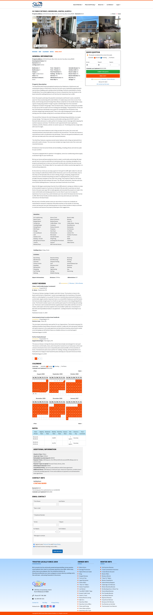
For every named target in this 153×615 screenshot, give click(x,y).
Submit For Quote (103, 71)
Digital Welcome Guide (85, 571)
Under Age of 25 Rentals (108, 584)
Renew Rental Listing (85, 597)
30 (33, 393)
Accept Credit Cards (84, 593)
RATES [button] (52, 51)
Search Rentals (77, 4)
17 (59, 386)
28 (45, 391)
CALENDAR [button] (46, 51)
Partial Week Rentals (107, 591)
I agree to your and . (48, 544)
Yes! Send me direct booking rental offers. (46, 546)
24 (59, 388)
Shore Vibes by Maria (84, 608)
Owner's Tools (83, 595)
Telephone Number (39, 515)
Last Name (62, 501)
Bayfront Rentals (106, 597)
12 (64, 383)
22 (55, 388)
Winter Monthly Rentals (108, 587)
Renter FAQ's (105, 574)
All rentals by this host (103, 84)
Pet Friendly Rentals (107, 593)
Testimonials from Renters (109, 606)
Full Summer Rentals (107, 567)
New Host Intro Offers (85, 604)
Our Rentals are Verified (108, 604)
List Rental (110, 4)
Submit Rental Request (108, 582)
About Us (100, 4)
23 (57, 388)
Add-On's (81, 600)
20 (50, 388)
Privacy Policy (56, 544)
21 (52, 388)
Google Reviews (83, 576)
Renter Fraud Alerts (107, 580)
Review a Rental (106, 576)
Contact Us (35, 602)
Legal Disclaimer (83, 580)
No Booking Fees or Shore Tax (110, 589)
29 (47, 391)
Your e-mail (36, 508)
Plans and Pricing (90, 4)
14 (52, 386)
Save (119, 14)
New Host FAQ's (83, 602)
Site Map (44, 602)
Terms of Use (46, 544)
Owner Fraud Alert (84, 587)
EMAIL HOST (103, 76)
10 (59, 383)
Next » (80, 371)
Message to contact (39, 535)
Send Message (57, 551)
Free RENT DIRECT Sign (85, 591)
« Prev (35, 371)
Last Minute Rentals (107, 595)
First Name (36, 501)
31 (35, 393)
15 (55, 386)
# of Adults (36, 528)
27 (42, 391)
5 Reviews (71, 283)
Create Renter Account (108, 571)
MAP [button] (40, 51)
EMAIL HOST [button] (58, 51)
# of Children (62, 528)
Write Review (79, 283)
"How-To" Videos (83, 584)
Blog (80, 574)
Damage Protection (84, 569)
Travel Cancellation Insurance (110, 569)
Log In (118, 4)
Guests (111, 62)
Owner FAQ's (82, 582)
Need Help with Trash (85, 610)
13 (50, 386)
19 (64, 386)
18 (61, 386)
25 (61, 388)
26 (40, 391)
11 (61, 383)
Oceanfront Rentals (107, 600)
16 (57, 386)
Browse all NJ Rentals (108, 602)
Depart (61, 522)
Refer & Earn (82, 567)
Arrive (35, 522)
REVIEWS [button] (34, 51)
